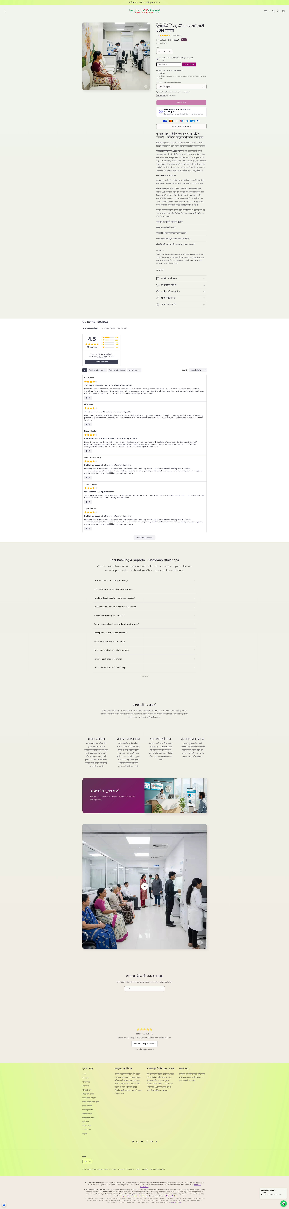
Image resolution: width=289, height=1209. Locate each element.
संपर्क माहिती (145, 1169)
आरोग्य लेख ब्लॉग (195, 213)
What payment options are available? (144, 633)
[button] (4, 10)
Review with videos (117, 370)
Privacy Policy (171, 1196)
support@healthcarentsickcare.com (135, 1196)
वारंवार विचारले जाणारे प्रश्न (90, 1102)
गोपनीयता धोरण (130, 1169)
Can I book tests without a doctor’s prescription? (144, 606)
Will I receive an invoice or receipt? (144, 641)
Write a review (102, 362)
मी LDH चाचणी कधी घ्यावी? (165, 227)
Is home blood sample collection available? (144, 589)
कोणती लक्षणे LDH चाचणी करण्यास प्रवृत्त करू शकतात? (175, 244)
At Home (182, 77)
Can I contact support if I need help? (144, 667)
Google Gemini (179, 260)
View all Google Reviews (144, 1049)
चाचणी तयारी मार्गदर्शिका (182, 210)
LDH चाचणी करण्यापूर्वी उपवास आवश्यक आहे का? (173, 238)
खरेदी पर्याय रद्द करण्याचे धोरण (157, 1169)
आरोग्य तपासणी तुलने (163, 201)
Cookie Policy (176, 1202)
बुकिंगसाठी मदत (86, 1090)
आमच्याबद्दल (85, 1086)
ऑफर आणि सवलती (88, 1094)
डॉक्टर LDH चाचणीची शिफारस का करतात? (171, 233)
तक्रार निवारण (86, 1126)
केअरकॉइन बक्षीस (87, 1110)
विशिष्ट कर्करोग (176, 164)
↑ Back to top (144, 676)
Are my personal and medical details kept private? (144, 624)
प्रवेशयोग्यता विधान (88, 1118)
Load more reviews (144, 537)
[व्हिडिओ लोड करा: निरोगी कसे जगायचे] (144, 886)
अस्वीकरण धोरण (199, 257)
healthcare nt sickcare (96, 1169)
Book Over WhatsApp (181, 126)
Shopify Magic (196, 260)
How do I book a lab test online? (144, 659)
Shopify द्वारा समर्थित (110, 1169)
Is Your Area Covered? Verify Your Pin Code (176, 59)
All (85, 370)
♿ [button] (4, 1204)
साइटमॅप (84, 1134)
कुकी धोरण (85, 1122)
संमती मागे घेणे (86, 1130)
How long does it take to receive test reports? (144, 598)
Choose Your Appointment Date (168, 82)
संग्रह (84, 1074)
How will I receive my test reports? (144, 615)
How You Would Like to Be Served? (169, 70)
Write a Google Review (145, 1043)
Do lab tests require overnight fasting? (144, 580)
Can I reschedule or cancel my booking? (144, 650)
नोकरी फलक (86, 1082)
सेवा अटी (138, 1169)
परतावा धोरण (121, 1169)
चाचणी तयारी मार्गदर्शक (89, 1098)
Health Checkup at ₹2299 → (271, 1193)
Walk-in (162, 73)
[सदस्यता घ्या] (162, 988)
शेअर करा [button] (161, 270)
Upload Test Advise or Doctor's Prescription (173, 92)
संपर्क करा (85, 1078)
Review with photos (97, 370)
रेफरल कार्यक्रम (87, 1106)
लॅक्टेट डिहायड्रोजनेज (183, 205)
